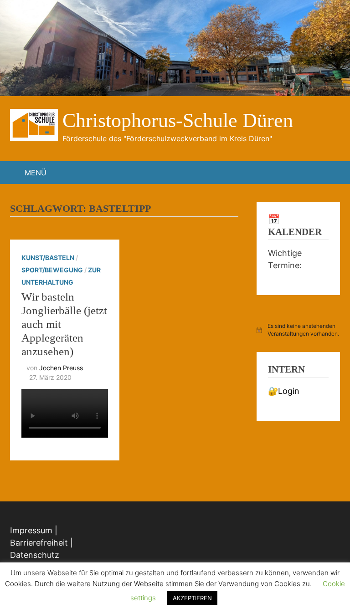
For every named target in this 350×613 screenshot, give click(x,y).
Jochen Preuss (61, 368)
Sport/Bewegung (52, 270)
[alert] (298, 329)
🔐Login (283, 391)
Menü (35, 172)
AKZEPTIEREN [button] (192, 598)
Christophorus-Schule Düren (177, 120)
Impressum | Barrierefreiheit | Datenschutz (41, 543)
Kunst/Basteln (47, 257)
